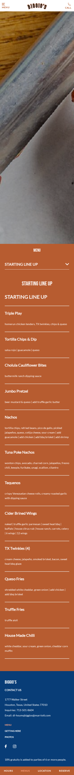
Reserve (64, 770)
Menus (25, 770)
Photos (9, 737)
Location (44, 770)
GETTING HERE (13, 730)
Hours (8, 770)
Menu (8, 724)
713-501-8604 (68, 6)
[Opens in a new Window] (6, 746)
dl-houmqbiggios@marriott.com (32, 715)
